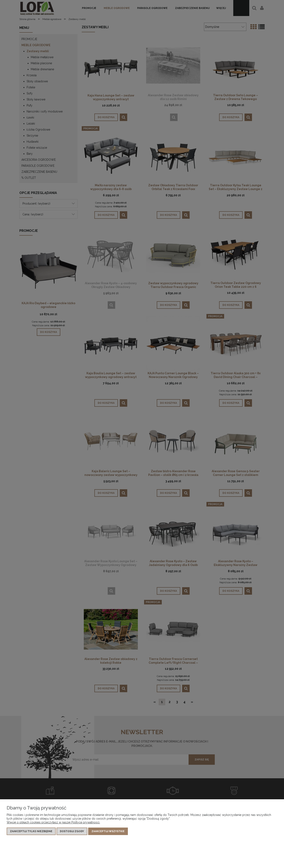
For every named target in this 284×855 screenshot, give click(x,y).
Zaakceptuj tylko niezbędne (31, 831)
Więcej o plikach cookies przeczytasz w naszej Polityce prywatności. (53, 822)
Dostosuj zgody (72, 831)
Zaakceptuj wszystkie (108, 831)
